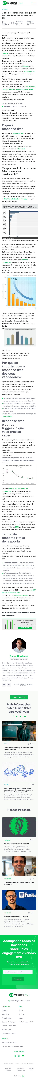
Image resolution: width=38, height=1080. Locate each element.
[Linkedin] (15, 1056)
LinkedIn (5, 53)
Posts (21, 1010)
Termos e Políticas (7, 1069)
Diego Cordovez (5, 23)
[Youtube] (23, 1056)
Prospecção (6, 1029)
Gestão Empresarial (9, 1026)
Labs (21, 1018)
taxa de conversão (21, 595)
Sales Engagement (9, 1033)
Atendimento (6, 1018)
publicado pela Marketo (24, 89)
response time (17, 133)
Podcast (22, 1014)
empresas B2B (29, 71)
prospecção (6, 262)
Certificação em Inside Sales (12, 1046)
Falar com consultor (9, 1043)
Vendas (4, 1010)
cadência (24, 260)
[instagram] (19, 1056)
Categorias (6, 1006)
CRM (17, 527)
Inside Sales (7, 416)
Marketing (5, 1014)
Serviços (5, 1038)
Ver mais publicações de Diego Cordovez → (23, 685)
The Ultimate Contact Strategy (15, 199)
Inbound (21, 149)
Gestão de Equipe (8, 1022)
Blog (20, 1006)
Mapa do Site (32, 1069)
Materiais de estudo (26, 1022)
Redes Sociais (19, 1051)
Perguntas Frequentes (21, 1069)
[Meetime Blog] (12, 3)
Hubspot (25, 66)
